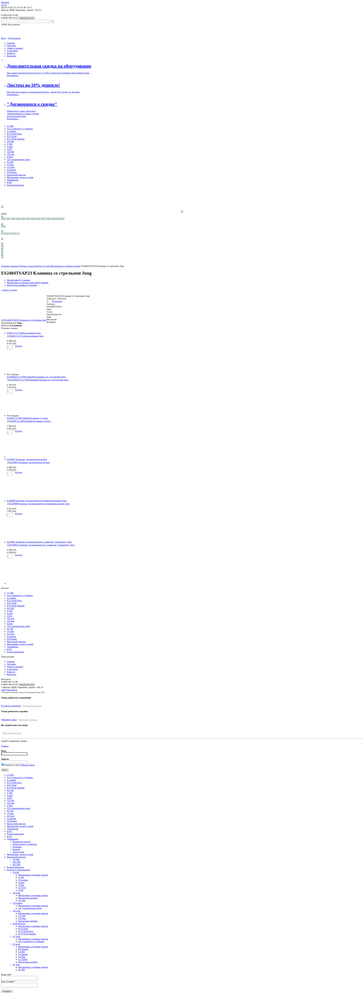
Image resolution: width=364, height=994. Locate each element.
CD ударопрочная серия (18, 159)
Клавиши (17, 847)
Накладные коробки (22, 285)
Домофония (12, 180)
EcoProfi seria (19, 923)
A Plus (21, 885)
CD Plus (22, 918)
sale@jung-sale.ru (9, 690)
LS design (11, 170)
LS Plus (21, 957)
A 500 (9, 144)
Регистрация (14, 38)
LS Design (23, 954)
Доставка (11, 45)
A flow (10, 157)
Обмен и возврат (15, 48)
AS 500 (10, 141)
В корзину (57, 301)
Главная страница (9, 266)
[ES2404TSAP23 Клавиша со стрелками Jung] (23, 320)
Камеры (16, 849)
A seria (16, 872)
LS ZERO (23, 959)
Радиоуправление (15, 185)
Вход (3, 38)
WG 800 (16, 864)
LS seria (46, 266)
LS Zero (10, 167)
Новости (11, 53)
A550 (9, 149)
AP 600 (16, 859)
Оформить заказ (9, 719)
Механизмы (18, 280)
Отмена (5, 746)
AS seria (16, 893)
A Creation (23, 880)
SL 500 (10, 162)
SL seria (16, 964)
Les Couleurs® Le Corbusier (20, 129)
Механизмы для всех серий (20, 177)
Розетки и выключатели (30, 266)
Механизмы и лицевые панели (65, 266)
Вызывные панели (22, 841)
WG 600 (16, 862)
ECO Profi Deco (14, 134)
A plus (10, 146)
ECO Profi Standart (15, 139)
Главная (11, 43)
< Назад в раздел (9, 290)
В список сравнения (11, 706)
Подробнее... (13, 75)
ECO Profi (11, 136)
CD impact (17, 903)
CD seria (16, 911)
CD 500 (10, 152)
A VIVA (22, 888)
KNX (9, 182)
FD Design (12, 172)
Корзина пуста (5, 3)
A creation (11, 131)
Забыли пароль (27, 765)
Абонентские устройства (25, 844)
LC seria (16, 936)
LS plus (10, 164)
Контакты (11, 56)
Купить (18, 346)
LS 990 (10, 126)
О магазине (12, 51)
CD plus (10, 154)
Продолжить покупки (32, 706)
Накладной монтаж (16, 175)
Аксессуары (18, 852)
